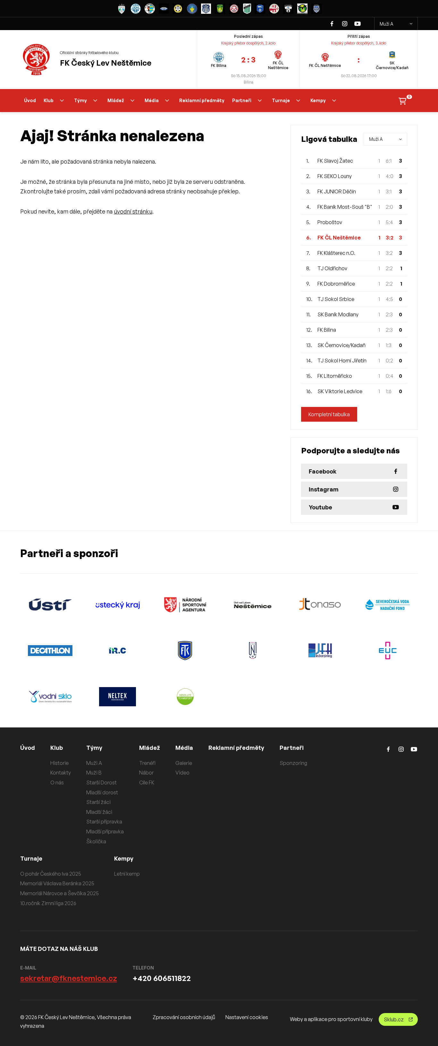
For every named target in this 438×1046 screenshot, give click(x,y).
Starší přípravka (104, 821)
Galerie (183, 763)
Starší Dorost (101, 782)
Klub (49, 100)
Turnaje (281, 100)
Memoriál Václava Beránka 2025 (57, 883)
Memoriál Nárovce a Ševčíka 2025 (59, 893)
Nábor (146, 772)
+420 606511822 (161, 978)
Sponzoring (293, 763)
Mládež (115, 100)
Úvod (30, 100)
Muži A (386, 24)
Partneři (241, 100)
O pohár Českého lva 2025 (50, 874)
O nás (57, 782)
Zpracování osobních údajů (184, 1017)
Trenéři (147, 763)
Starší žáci (98, 802)
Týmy (80, 100)
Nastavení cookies (246, 1017)
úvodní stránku (133, 211)
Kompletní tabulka (329, 414)
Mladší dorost (102, 792)
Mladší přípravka (105, 831)
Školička (96, 841)
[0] (402, 101)
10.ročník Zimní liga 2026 (48, 903)
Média (152, 100)
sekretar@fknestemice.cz (68, 978)
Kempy (318, 100)
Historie (59, 763)
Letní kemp (127, 874)
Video (182, 772)
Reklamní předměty (201, 100)
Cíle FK (146, 782)
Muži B (94, 772)
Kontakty (60, 772)
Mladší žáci (99, 812)
